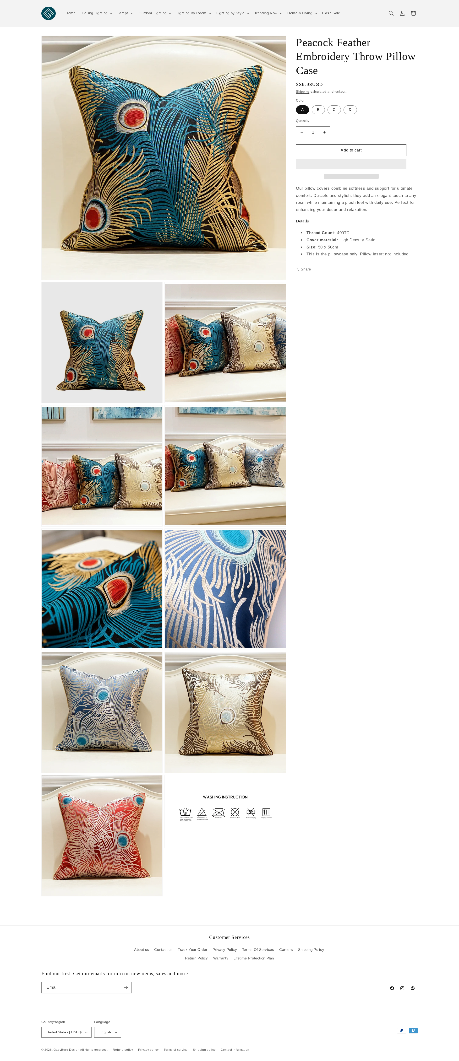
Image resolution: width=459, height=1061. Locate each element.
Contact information (235, 1049)
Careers (286, 950)
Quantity (302, 121)
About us (141, 950)
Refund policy (123, 1049)
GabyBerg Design (67, 1049)
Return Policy (196, 958)
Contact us (163, 950)
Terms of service (176, 1049)
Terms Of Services (258, 950)
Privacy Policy (225, 950)
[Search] (391, 13)
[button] (351, 164)
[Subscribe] (125, 987)
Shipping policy (204, 1049)
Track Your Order (192, 950)
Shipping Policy (311, 950)
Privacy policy (148, 1049)
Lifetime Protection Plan (254, 958)
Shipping (302, 92)
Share (306, 269)
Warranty (221, 958)
